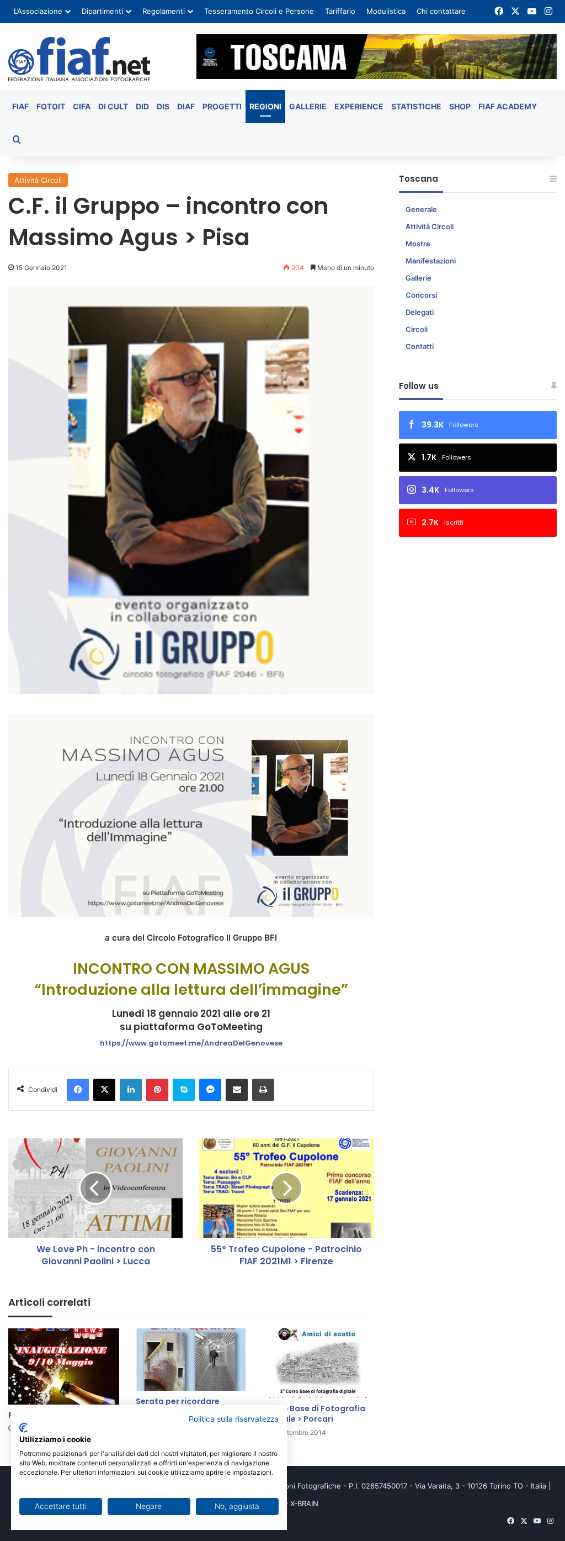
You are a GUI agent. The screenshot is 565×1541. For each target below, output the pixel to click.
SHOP (460, 106)
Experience (358, 106)
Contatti (420, 346)
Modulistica (386, 11)
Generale (421, 209)
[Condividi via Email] (237, 1090)
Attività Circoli (38, 180)
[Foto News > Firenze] (63, 1366)
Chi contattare (441, 11)
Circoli (417, 329)
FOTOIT (50, 106)
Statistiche (416, 106)
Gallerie (308, 106)
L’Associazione (38, 11)
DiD (142, 106)
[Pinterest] (157, 1090)
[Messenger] (210, 1090)
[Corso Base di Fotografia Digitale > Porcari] (318, 1363)
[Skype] (184, 1090)
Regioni (265, 106)
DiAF (186, 106)
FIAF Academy (507, 106)
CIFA (81, 106)
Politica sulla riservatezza (234, 1419)
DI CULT (113, 106)
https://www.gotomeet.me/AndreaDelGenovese (191, 1043)
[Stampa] (263, 1090)
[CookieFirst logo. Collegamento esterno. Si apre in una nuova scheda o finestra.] (23, 1428)
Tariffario (340, 11)
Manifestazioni (431, 260)
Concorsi (421, 295)
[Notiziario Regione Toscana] (79, 59)
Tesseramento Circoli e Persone (259, 11)
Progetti (222, 106)
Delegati (420, 312)
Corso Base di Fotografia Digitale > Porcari (314, 1413)
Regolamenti (163, 11)
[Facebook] (78, 1090)
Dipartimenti (102, 11)
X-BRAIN (304, 1503)
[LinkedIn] (131, 1090)
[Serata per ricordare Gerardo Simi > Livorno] (191, 1359)
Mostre (418, 243)
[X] (104, 1090)
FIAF (20, 106)
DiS (163, 106)
